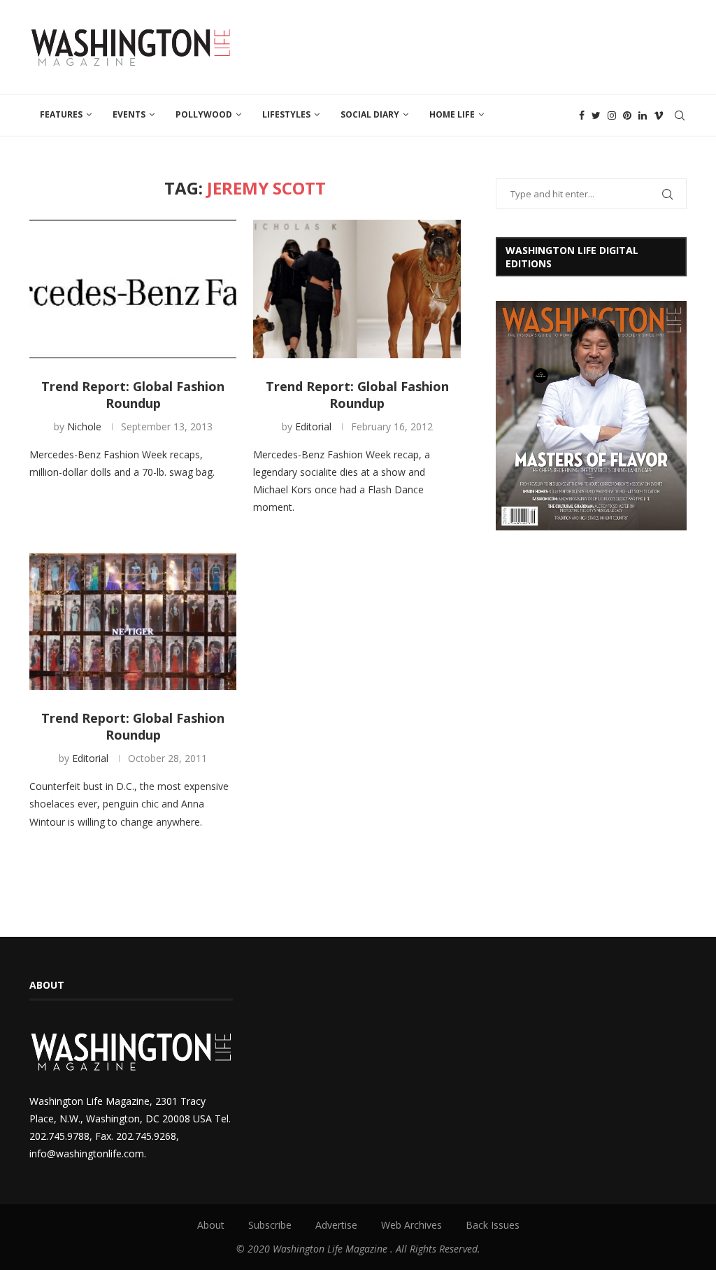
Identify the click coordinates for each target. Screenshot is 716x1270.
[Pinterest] (627, 115)
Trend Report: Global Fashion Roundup (132, 394)
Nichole (84, 426)
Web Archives (411, 1225)
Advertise (336, 1225)
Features (61, 114)
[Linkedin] (642, 115)
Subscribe (270, 1225)
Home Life (452, 114)
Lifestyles (286, 114)
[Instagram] (612, 115)
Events (129, 114)
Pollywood (204, 114)
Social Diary (370, 114)
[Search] (680, 115)
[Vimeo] (659, 115)
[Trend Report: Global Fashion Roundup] (132, 289)
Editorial (313, 426)
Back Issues (493, 1225)
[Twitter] (596, 115)
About (210, 1225)
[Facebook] (582, 115)
